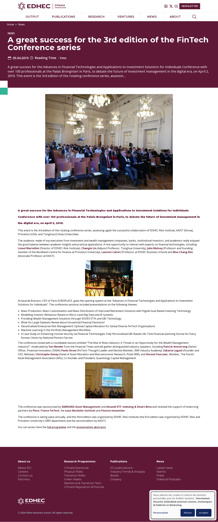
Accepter (203, 512)
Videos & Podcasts (169, 479)
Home (10, 24)
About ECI (24, 467)
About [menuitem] (175, 16)
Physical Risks (73, 471)
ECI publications (121, 467)
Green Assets (72, 479)
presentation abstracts (91, 427)
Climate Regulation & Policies (84, 487)
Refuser (188, 512)
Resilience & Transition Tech (82, 483)
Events (161, 471)
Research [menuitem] (96, 16)
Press (160, 475)
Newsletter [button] (190, 6)
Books (114, 475)
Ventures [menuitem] (125, 16)
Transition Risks (74, 475)
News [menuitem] (152, 16)
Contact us (25, 475)
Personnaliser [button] (160, 512)
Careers (23, 471)
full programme (56, 427)
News (21, 24)
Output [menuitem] (32, 16)
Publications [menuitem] (63, 16)
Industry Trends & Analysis (127, 471)
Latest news (165, 467)
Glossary (115, 479)
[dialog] (183, 505)
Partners (24, 479)
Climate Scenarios (76, 467)
